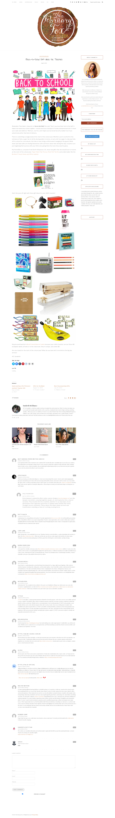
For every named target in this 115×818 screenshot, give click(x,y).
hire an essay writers (56, 518)
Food (52, 2)
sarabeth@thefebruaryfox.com (87, 106)
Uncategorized (44, 56)
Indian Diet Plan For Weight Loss (25, 734)
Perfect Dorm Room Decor (41, 444)
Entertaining (28, 2)
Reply (74, 459)
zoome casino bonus (39, 696)
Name (13, 770)
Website (14, 782)
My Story (14, 2)
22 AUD (20, 599)
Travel (42, 2)
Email (13, 776)
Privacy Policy (35, 814)
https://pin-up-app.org (26, 664)
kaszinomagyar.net (64, 498)
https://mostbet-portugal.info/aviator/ (53, 657)
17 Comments (15, 397)
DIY (47, 2)
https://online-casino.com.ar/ (29, 634)
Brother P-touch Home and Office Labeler (25, 154)
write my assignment (66, 482)
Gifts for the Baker (39, 386)
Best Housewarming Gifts (62, 386)
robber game (22, 714)
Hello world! (39, 677)
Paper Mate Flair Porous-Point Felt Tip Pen (45, 152)
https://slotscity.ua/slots (28, 536)
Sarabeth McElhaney (30, 406)
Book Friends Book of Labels (36, 344)
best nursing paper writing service (31, 459)
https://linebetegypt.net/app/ (32, 623)
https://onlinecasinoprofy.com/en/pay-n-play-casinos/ (50, 549)
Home (20, 2)
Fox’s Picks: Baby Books (62, 444)
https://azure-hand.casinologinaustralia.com (35, 574)
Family (36, 2)
